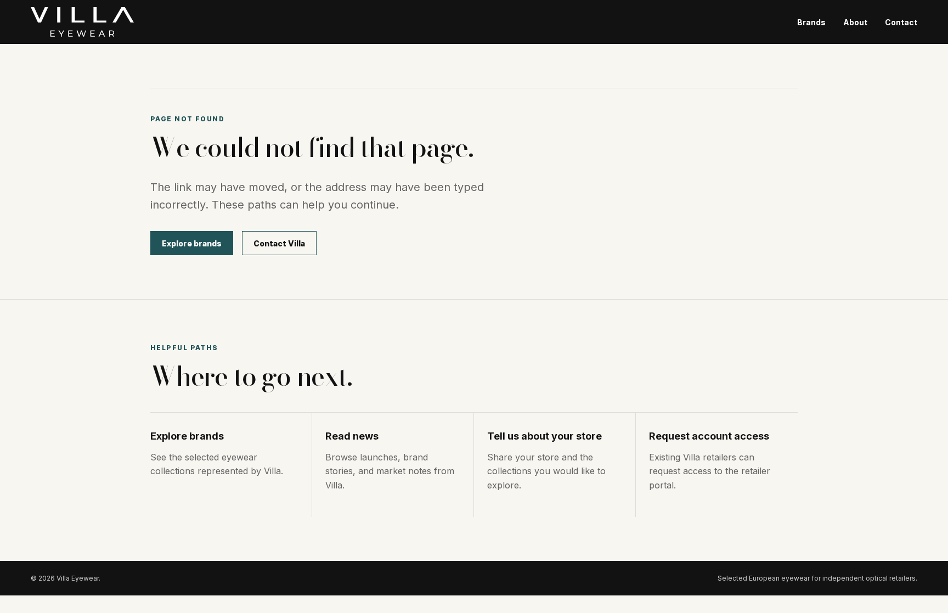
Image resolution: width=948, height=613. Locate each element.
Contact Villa (279, 243)
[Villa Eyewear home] (82, 22)
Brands (811, 22)
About (855, 22)
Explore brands (192, 243)
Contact (901, 22)
